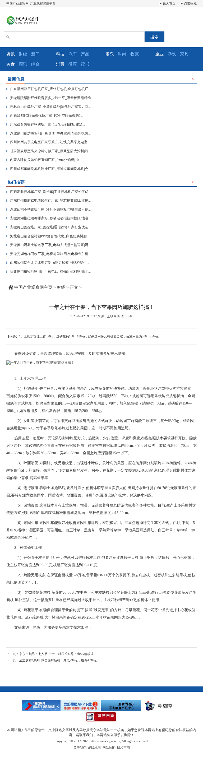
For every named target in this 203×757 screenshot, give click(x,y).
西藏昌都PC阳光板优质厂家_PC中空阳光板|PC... (44, 116)
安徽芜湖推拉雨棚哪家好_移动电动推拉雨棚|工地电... (48, 218)
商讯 (23, 64)
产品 (85, 54)
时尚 (122, 54)
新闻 (35, 54)
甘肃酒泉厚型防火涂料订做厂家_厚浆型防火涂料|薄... (48, 151)
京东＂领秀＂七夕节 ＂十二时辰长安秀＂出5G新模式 (56, 654)
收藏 (134, 54)
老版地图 (94, 748)
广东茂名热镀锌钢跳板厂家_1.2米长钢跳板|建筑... (45, 124)
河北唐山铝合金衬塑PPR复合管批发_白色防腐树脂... (47, 236)
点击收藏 (190, 3)
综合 (35, 64)
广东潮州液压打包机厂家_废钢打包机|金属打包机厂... (48, 89)
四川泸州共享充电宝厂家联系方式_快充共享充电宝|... (48, 142)
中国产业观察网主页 (33, 287)
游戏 (172, 54)
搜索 (154, 37)
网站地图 (109, 748)
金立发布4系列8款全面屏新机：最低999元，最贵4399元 (58, 660)
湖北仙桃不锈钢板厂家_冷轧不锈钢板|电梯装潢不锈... (48, 209)
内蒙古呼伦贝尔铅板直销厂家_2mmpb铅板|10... (43, 160)
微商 (72, 64)
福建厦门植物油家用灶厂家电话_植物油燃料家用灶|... (48, 271)
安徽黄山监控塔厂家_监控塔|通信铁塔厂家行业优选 (47, 227)
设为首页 (169, 3)
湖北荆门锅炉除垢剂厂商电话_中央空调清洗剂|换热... (48, 133)
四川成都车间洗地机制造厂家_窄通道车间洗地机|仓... (48, 169)
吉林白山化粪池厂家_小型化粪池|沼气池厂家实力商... (48, 107)
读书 (85, 64)
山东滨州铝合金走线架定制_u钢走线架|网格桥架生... (47, 262)
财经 (23, 54)
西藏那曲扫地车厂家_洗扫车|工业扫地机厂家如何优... (48, 192)
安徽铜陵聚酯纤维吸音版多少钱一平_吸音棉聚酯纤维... (49, 98)
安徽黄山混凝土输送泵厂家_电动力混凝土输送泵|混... (48, 245)
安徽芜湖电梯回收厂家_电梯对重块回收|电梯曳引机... (48, 254)
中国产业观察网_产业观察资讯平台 (31, 3)
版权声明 (123, 748)
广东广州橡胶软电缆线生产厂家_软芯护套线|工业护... (48, 200)
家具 (184, 54)
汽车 (72, 54)
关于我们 (79, 748)
